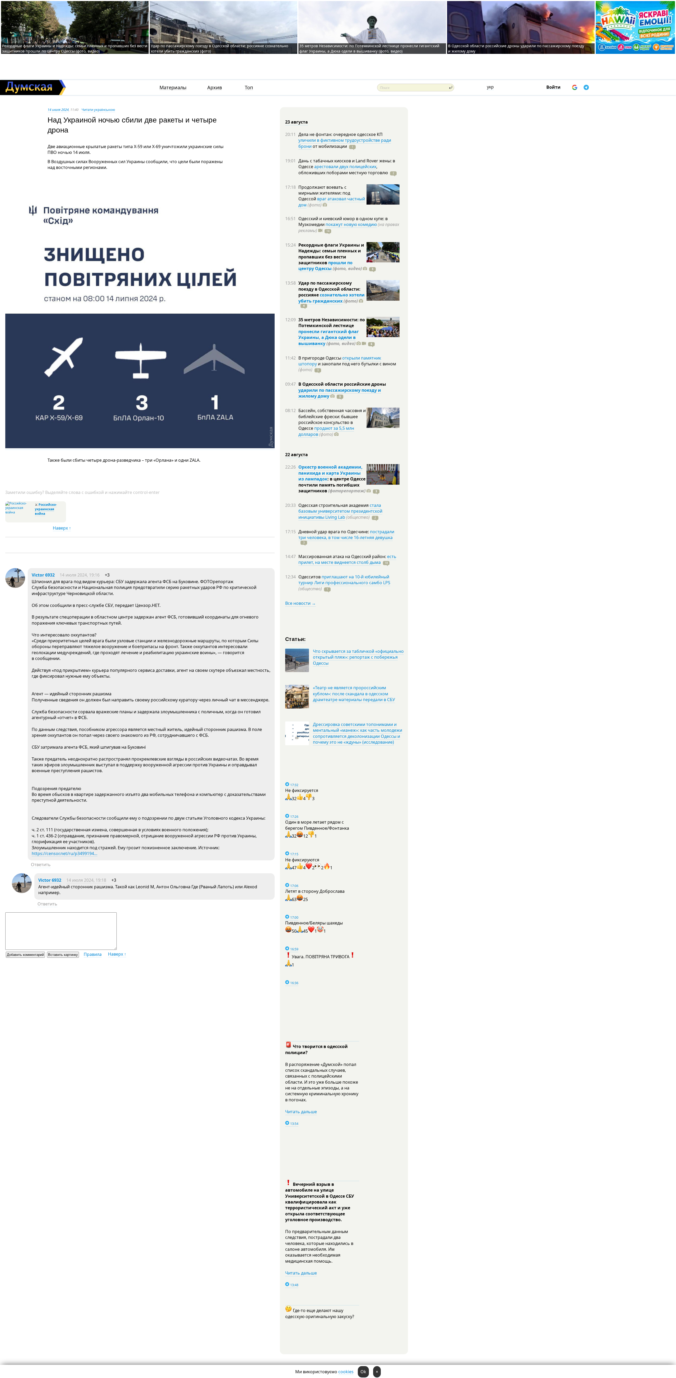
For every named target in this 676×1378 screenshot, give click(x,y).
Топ (249, 87)
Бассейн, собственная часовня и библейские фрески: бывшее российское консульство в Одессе (332, 419)
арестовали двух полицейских (345, 166)
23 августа (296, 122)
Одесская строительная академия (334, 505)
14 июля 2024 (58, 109)
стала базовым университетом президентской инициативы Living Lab (340, 511)
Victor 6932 (43, 575)
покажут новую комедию (351, 224)
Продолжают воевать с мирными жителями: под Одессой (324, 193)
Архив (214, 87)
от (329, 146)
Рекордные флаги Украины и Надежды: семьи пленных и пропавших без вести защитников (331, 254)
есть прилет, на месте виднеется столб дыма (347, 559)
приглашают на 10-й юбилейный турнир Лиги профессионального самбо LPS (344, 580)
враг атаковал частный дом (331, 201)
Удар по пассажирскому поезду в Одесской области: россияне (329, 289)
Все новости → (300, 603)
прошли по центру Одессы (325, 265)
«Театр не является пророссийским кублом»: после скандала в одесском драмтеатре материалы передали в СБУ (354, 693)
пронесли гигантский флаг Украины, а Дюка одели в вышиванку (328, 337)
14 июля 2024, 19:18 (86, 880)
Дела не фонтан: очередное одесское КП (340, 134)
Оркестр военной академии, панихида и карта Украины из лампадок (330, 473)
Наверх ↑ (62, 528)
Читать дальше (301, 1112)
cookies (346, 1372)
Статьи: (295, 639)
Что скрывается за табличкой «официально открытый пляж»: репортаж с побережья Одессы (358, 657)
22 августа (296, 454)
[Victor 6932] (15, 586)
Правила (93, 954)
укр (490, 87)
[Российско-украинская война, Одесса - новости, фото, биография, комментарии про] (19, 512)
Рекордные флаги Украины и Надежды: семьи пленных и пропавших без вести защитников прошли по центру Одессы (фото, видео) (74, 48)
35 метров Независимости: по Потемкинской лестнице (331, 322)
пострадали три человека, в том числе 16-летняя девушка (346, 534)
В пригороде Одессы (320, 358)
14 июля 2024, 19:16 (80, 575)
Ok (363, 1372)
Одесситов (310, 577)
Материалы (172, 87)
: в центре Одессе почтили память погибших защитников (331, 485)
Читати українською (98, 109)
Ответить (41, 864)
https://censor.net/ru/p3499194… (64, 853)
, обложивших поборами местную (343, 169)
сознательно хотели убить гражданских (331, 298)
